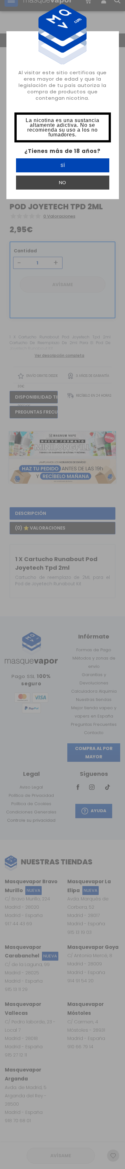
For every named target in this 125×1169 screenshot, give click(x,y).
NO (62, 182)
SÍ (63, 165)
